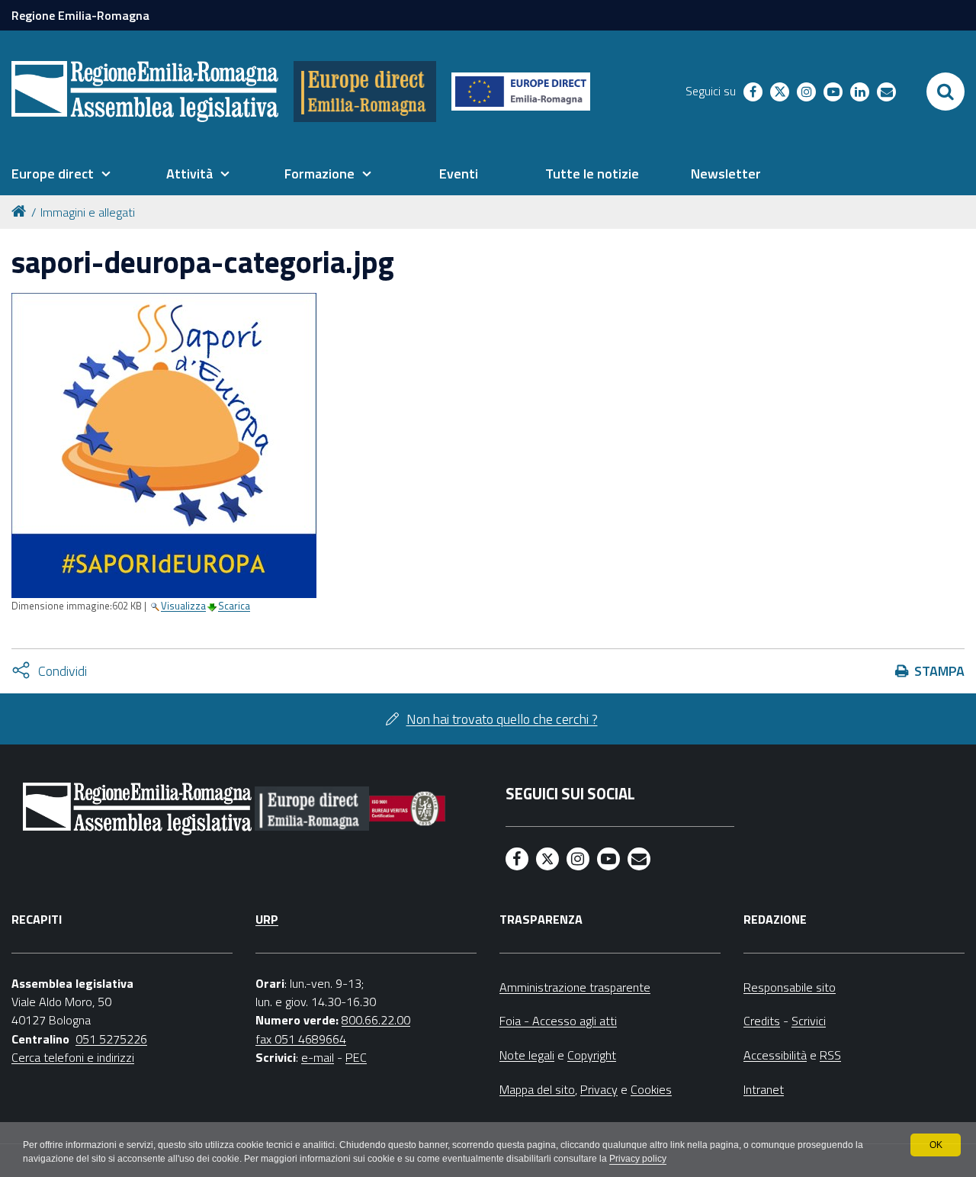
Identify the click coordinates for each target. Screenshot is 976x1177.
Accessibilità (775, 1055)
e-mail (317, 1057)
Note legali (526, 1055)
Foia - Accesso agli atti (558, 1020)
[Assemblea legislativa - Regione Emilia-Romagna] (144, 91)
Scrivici (808, 1020)
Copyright (591, 1055)
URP (266, 919)
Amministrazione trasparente (574, 987)
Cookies (651, 1089)
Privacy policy (637, 1158)
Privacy (599, 1089)
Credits (761, 1020)
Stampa (939, 671)
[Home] (21, 210)
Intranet (763, 1089)
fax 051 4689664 (300, 1039)
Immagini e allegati (87, 212)
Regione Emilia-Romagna (80, 15)
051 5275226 (111, 1039)
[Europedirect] (365, 91)
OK (935, 1145)
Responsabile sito (789, 987)
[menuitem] (61, 174)
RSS (830, 1055)
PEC (356, 1057)
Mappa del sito (537, 1089)
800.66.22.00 (376, 1020)
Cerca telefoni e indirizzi (72, 1057)
